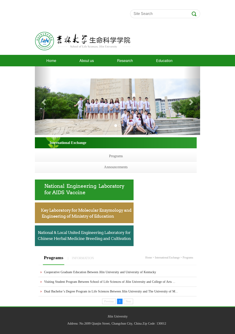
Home (51, 60)
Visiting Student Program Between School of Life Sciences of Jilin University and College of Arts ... (109, 281)
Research (125, 60)
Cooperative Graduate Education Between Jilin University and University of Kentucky (100, 272)
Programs (116, 156)
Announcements (116, 167)
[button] (43, 100)
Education (164, 60)
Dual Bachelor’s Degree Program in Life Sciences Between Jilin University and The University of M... (111, 291)
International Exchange (167, 257)
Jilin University (118, 316)
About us (86, 60)
